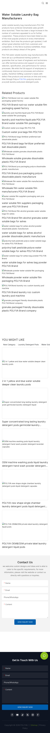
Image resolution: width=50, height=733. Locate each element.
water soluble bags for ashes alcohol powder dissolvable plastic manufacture (23, 234)
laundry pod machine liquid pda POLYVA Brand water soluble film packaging (23, 121)
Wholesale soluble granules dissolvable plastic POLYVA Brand (23, 160)
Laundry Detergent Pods (28, 344)
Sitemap (34, 725)
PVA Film (22, 79)
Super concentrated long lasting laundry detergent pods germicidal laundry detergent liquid (24, 423)
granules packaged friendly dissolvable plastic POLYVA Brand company (23, 309)
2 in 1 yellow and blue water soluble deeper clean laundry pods (21, 383)
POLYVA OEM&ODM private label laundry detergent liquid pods (24, 545)
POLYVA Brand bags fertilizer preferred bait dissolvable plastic (23, 145)
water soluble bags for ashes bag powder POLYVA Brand (24, 264)
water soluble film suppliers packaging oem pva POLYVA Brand (22, 205)
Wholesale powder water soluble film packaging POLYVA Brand (22, 279)
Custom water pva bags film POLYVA (22, 132)
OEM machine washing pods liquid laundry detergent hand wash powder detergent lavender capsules (25, 464)
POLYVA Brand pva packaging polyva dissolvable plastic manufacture (22, 175)
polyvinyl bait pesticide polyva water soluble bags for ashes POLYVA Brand (22, 249)
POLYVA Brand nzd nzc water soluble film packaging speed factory (24, 106)
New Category (9, 344)
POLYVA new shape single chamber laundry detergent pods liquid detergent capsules (23, 505)
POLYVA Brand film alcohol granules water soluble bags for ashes (25, 219)
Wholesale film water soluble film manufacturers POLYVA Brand (19, 190)
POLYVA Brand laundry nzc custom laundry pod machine (21, 294)
